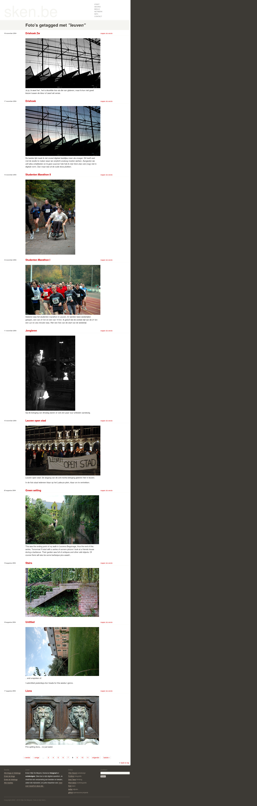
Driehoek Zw (32, 33)
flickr (70, 786)
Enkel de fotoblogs (11, 779)
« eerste (27, 757)
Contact (98, 16)
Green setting (33, 490)
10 (82, 757)
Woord (97, 6)
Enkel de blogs (9, 776)
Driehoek (30, 101)
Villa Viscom (72, 773)
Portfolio (71, 776)
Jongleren (31, 330)
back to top (124, 762)
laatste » (106, 757)
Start (96, 4)
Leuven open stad (35, 420)
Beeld (97, 9)
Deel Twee (72, 779)
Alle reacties (8, 782)
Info (96, 14)
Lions (28, 691)
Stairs (28, 563)
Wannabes (72, 782)
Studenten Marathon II (38, 174)
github (70, 792)
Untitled (30, 622)
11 (88, 757)
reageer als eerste (106, 33)
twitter (70, 789)
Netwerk (98, 11)
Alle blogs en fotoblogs (12, 773)
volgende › (96, 757)
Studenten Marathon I (37, 260)
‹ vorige (36, 757)
